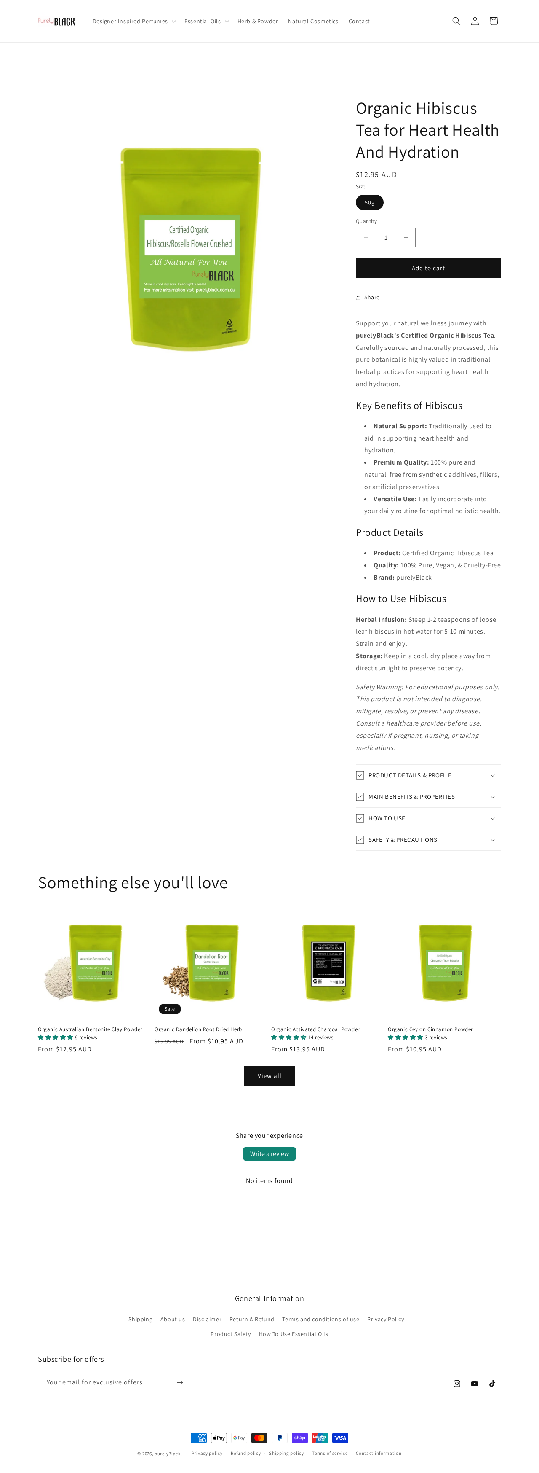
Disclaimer (207, 1319)
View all (270, 1076)
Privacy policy (207, 1453)
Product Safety (231, 1334)
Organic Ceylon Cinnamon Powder (430, 1033)
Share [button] (372, 297)
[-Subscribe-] (180, 1382)
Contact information (378, 1453)
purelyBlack (168, 1454)
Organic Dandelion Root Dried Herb (198, 1029)
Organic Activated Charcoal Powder (315, 1033)
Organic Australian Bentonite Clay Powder (90, 1033)
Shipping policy (286, 1453)
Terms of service (329, 1453)
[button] (134, 21)
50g (370, 202)
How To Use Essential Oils (293, 1334)
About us (172, 1319)
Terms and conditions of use (320, 1319)
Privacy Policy (385, 1319)
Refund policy (246, 1453)
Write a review (269, 1153)
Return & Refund (252, 1319)
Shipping (140, 1319)
